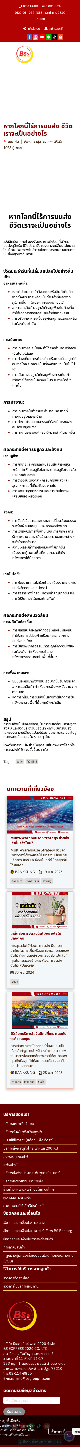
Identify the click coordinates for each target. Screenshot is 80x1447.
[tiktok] (54, 37)
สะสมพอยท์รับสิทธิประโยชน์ (23, 1206)
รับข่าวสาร (14, 1411)
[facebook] (29, 37)
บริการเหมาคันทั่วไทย (18, 1124)
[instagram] (35, 37)
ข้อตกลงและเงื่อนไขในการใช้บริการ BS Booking (37, 1231)
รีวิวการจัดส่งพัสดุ (16, 1278)
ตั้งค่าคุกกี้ (58, 1431)
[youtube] (42, 37)
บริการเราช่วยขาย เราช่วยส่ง (23, 1181)
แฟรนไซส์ (10, 1165)
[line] (48, 37)
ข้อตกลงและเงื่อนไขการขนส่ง (24, 1223)
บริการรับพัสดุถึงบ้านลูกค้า (22, 1132)
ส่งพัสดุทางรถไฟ (15, 1157)
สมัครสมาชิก (56, 28)
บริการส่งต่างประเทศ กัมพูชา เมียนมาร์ (31, 1173)
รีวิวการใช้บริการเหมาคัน (20, 1287)
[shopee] (60, 37)
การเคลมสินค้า (14, 1247)
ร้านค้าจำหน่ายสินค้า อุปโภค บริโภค (28, 1190)
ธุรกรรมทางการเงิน (17, 1198)
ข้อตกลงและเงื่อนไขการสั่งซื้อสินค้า (28, 1239)
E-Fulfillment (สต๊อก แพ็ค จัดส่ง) (28, 1140)
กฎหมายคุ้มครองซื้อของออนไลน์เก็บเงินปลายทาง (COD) (38, 1258)
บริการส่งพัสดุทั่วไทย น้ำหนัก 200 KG (30, 1149)
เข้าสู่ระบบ (34, 28)
